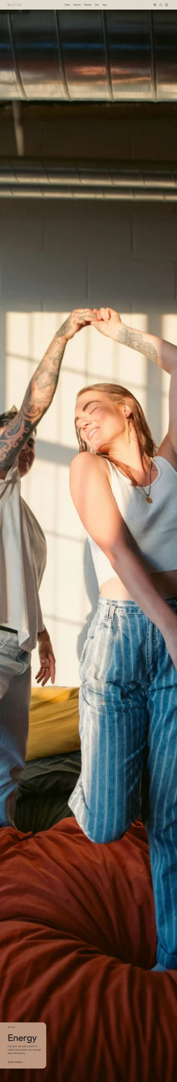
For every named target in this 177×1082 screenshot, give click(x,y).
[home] (14, 4)
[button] (161, 5)
